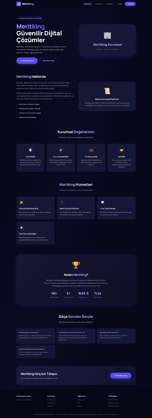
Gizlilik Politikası (113, 400)
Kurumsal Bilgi (48, 61)
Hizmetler (109, 4)
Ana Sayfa (87, 4)
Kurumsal (99, 4)
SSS (79, 403)
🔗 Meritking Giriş (121, 376)
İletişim (120, 4)
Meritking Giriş (51, 400)
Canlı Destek (51, 403)
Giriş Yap (130, 4)
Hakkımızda (81, 400)
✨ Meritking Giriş (27, 61)
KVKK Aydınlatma (113, 406)
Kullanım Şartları (113, 403)
